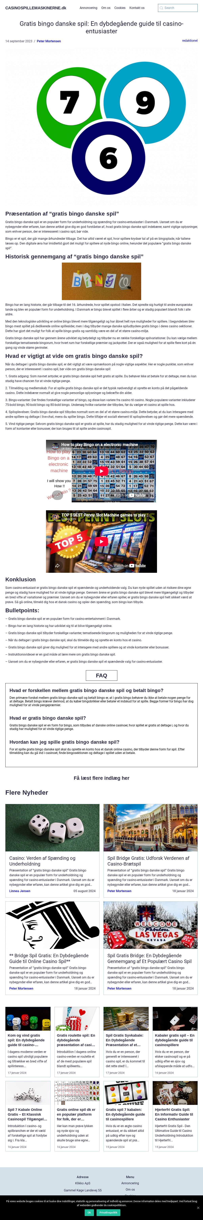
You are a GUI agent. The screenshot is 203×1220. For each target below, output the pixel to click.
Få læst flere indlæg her (101, 778)
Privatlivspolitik (108, 1212)
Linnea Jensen (19, 891)
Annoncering (88, 8)
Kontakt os (137, 8)
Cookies (119, 8)
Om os (105, 8)
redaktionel (190, 40)
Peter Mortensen (49, 41)
